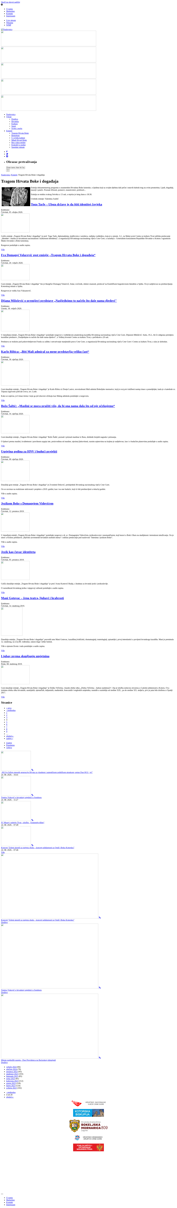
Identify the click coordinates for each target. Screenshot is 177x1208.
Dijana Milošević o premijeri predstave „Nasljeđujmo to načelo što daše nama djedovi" (59, 300)
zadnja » (9, 738)
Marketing (10, 11)
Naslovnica (10, 114)
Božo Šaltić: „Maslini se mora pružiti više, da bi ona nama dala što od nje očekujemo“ (58, 406)
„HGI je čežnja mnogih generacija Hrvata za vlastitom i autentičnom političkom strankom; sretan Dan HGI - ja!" (47, 772)
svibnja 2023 (11, 1088)
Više (3, 250)
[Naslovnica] (6, 29)
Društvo (14, 119)
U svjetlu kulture (18, 138)
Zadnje (9, 743)
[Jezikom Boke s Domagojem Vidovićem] (15, 531)
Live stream (11, 20)
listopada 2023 (12, 1076)
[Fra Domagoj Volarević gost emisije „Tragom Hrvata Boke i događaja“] (15, 279)
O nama (9, 9)
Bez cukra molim (18, 142)
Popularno (10, 745)
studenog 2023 (12, 1074)
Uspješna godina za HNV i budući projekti (29, 451)
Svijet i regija (16, 128)
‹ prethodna (11, 710)
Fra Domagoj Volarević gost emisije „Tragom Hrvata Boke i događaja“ (48, 255)
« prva (8, 708)
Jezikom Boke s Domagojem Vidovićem (27, 503)
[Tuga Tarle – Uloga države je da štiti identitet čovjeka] (15, 232)
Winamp (9, 23)
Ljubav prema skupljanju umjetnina (25, 656)
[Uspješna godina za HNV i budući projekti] (15, 480)
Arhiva (9, 747)
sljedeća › (10, 736)
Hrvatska (15, 121)
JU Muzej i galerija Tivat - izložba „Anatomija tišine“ (22, 822)
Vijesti (8, 117)
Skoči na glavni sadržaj (10, 2)
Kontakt (9, 13)
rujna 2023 (10, 1079)
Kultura (14, 124)
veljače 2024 (11, 1067)
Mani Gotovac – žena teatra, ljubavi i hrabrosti (32, 598)
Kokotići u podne (18, 145)
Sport (13, 126)
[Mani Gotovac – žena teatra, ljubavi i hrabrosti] (11, 635)
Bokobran (15, 135)
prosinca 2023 (12, 1071)
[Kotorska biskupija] (88, 1116)
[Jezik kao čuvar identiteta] (15, 579)
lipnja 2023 (10, 1086)
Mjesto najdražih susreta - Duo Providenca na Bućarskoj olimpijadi (28, 1060)
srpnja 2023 (11, 1083)
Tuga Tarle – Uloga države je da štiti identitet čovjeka (66, 204)
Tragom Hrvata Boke (20, 133)
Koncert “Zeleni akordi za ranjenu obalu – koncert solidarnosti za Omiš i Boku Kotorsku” (37, 848)
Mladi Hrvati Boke (19, 140)
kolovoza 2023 (12, 1081)
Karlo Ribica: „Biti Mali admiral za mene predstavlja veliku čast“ (45, 351)
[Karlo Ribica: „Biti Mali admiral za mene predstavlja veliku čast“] (15, 385)
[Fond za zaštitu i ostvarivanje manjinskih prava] (88, 1151)
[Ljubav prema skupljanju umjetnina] (15, 683)
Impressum (10, 16)
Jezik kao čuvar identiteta (18, 552)
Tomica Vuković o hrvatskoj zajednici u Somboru (21, 797)
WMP (8, 25)
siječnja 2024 (11, 1069)
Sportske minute (18, 147)
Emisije (9, 131)
